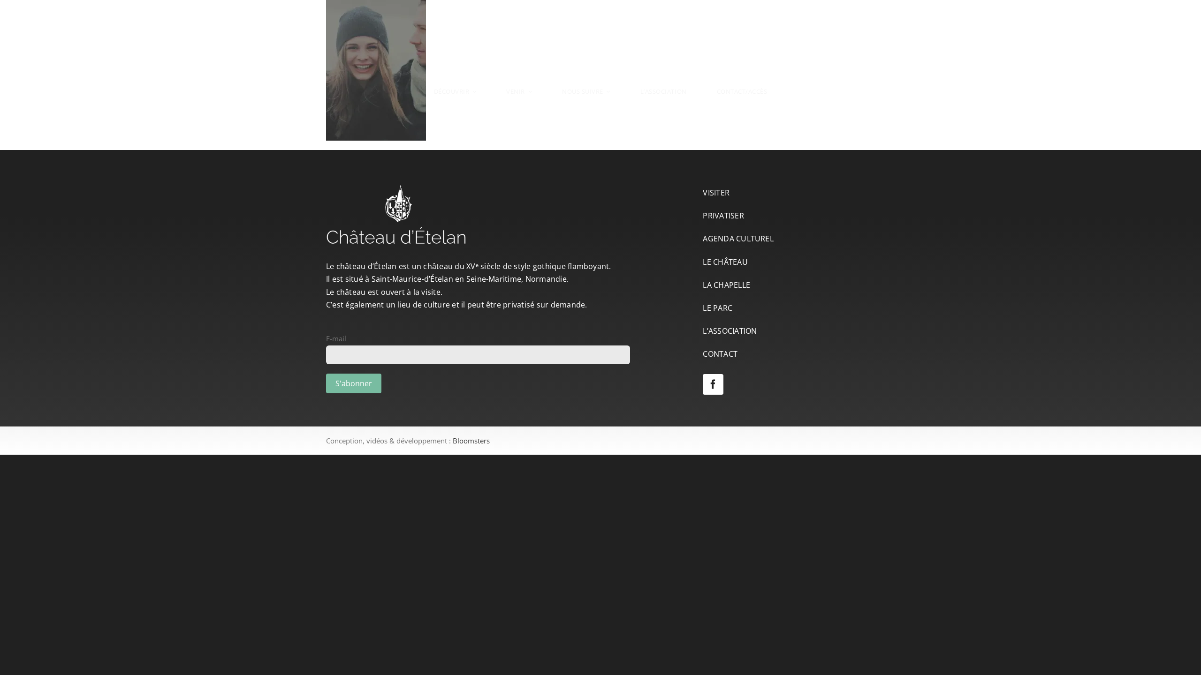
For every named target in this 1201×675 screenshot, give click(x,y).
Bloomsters (471, 440)
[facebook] (713, 384)
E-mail (336, 338)
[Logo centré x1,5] (600, 27)
